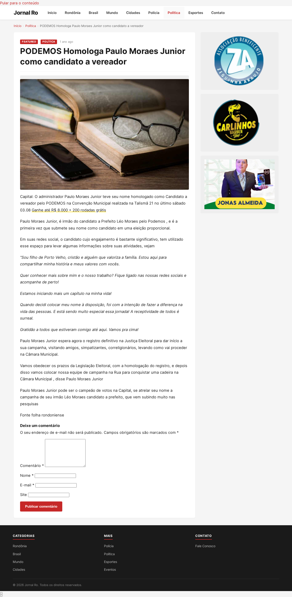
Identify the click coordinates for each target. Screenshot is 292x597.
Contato (218, 13)
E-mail (27, 485)
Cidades (133, 13)
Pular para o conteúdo (19, 3)
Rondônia (73, 13)
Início (52, 13)
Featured (29, 41)
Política (174, 13)
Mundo (112, 13)
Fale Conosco (205, 546)
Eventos (110, 569)
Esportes (195, 13)
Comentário (32, 465)
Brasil (93, 13)
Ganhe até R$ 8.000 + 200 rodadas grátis (69, 210)
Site (23, 494)
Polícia (153, 13)
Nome (27, 475)
